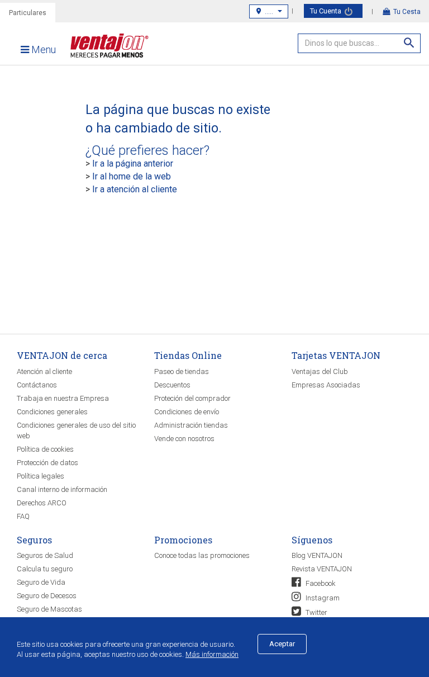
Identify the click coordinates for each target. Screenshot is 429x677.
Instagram (322, 598)
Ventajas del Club (320, 371)
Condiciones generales (52, 412)
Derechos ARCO (41, 503)
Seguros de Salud (45, 555)
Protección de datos (47, 462)
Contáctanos (37, 385)
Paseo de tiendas (181, 371)
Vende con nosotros (184, 438)
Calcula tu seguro (45, 569)
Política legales (40, 476)
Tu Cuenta (326, 11)
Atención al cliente (44, 371)
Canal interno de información (62, 489)
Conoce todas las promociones (202, 555)
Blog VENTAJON (317, 555)
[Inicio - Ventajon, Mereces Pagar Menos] (107, 47)
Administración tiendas (191, 425)
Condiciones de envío (186, 412)
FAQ (23, 516)
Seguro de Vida (41, 582)
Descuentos (172, 385)
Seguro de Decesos (47, 595)
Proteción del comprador (192, 398)
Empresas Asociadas (326, 385)
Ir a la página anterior (132, 163)
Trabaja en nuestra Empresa (63, 398)
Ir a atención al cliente (134, 189)
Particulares (27, 13)
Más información (212, 654)
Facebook (320, 583)
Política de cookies (45, 449)
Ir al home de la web (131, 176)
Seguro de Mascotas (49, 609)
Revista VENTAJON (322, 569)
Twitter (315, 612)
